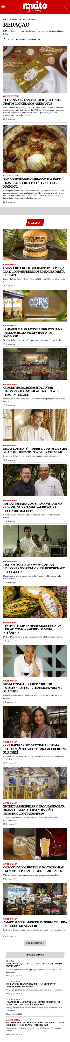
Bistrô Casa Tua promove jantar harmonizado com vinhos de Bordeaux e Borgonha (34, 568)
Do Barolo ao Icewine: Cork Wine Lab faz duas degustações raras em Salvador (32, 332)
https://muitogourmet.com (26, 40)
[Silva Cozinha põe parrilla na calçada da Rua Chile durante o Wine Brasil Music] (35, 425)
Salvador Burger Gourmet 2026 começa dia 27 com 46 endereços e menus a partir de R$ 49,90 (33, 271)
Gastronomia (11, 96)
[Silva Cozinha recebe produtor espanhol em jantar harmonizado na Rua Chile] (35, 661)
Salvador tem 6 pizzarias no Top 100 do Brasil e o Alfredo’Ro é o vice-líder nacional (32, 182)
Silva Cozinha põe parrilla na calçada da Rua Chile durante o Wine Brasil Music (35, 450)
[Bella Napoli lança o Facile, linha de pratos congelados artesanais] (35, 70)
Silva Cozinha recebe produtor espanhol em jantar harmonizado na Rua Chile (32, 687)
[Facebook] (4, 39)
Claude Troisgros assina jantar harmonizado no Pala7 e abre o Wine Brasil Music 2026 (31, 391)
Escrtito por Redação (27, 19)
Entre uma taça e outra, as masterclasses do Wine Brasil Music (34, 964)
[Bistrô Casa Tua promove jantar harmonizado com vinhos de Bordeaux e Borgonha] (35, 541)
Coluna (10, 961)
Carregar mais (33, 943)
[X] (8, 39)
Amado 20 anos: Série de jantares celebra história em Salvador (35, 924)
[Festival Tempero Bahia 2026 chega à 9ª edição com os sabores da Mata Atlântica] (35, 602)
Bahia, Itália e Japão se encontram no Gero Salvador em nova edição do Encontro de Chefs (32, 507)
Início (5, 19)
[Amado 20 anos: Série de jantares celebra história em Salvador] (35, 899)
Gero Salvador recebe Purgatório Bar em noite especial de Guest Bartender (33, 869)
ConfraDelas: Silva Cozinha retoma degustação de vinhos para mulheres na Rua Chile (34, 748)
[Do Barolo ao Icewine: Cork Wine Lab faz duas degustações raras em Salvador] (35, 306)
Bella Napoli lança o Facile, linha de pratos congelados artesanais (31, 101)
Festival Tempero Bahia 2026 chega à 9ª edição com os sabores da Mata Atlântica (32, 629)
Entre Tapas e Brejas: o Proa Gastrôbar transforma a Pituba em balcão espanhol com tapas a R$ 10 (33, 810)
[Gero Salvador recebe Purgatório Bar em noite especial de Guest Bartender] (35, 844)
